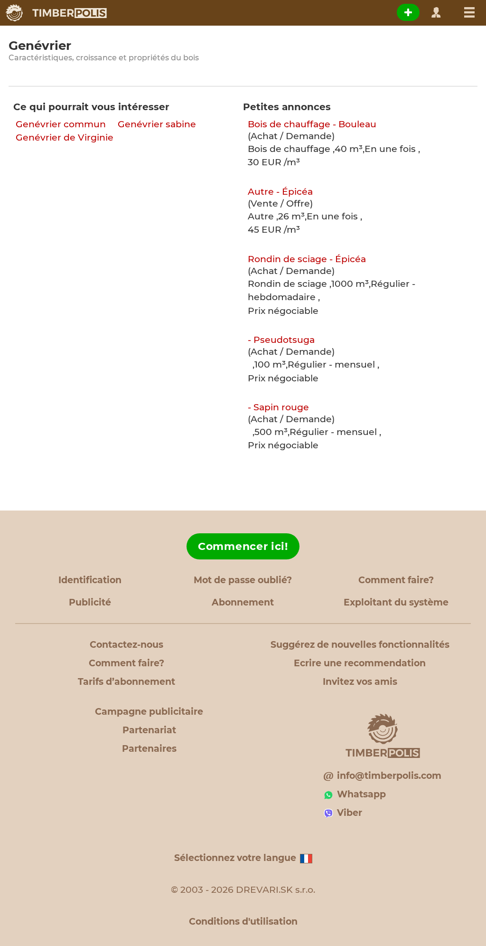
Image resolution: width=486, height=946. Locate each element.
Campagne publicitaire (149, 711)
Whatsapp (361, 794)
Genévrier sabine (157, 124)
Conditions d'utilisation (243, 921)
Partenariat (149, 730)
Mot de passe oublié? (243, 580)
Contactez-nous (126, 644)
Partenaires (149, 748)
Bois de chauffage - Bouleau (312, 124)
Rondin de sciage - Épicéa (307, 259)
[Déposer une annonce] (408, 12)
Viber (349, 812)
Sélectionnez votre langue (235, 857)
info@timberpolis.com (389, 775)
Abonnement (243, 602)
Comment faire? (396, 580)
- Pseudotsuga (281, 339)
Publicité (90, 602)
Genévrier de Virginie (64, 137)
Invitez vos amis (360, 681)
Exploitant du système (396, 602)
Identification (90, 580)
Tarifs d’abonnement (126, 681)
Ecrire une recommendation (360, 663)
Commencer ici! (243, 546)
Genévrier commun (61, 124)
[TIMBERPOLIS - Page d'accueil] (56, 13)
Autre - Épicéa (280, 191)
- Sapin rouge (278, 407)
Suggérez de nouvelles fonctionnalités (360, 644)
